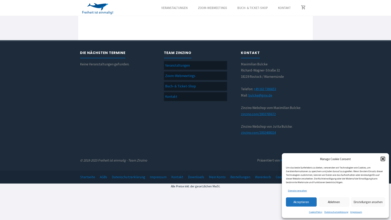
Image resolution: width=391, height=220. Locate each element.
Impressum (356, 211)
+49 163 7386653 (265, 89)
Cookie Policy (315, 211)
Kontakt (171, 96)
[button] (383, 159)
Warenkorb (263, 177)
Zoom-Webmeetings (180, 76)
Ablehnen (334, 202)
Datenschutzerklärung (336, 211)
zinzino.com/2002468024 (258, 132)
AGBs (103, 177)
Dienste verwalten (297, 190)
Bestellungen (240, 177)
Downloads (196, 177)
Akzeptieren (301, 202)
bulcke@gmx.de (260, 95)
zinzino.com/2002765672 (258, 114)
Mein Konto (217, 177)
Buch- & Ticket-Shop (180, 86)
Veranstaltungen (177, 65)
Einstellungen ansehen (368, 202)
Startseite (87, 177)
